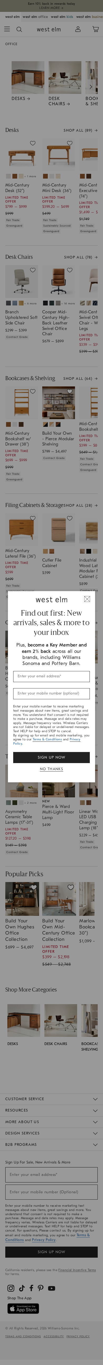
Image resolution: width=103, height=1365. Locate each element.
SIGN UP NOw (51, 757)
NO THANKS (51, 769)
